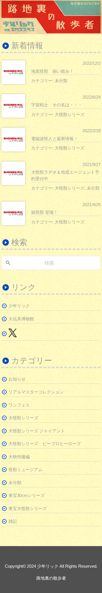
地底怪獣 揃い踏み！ (52, 71)
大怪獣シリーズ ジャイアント (36, 430)
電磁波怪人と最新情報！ (54, 138)
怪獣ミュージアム (25, 469)
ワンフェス (19, 405)
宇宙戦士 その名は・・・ (56, 104)
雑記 (12, 521)
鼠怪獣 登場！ (44, 212)
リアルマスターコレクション (36, 391)
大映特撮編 (19, 456)
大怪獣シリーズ (69, 114)
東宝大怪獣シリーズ (27, 508)
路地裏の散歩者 (51, 578)
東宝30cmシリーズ (26, 495)
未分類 (61, 80)
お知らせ (17, 379)
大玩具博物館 (21, 318)
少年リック (19, 305)
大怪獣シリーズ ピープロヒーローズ (44, 443)
